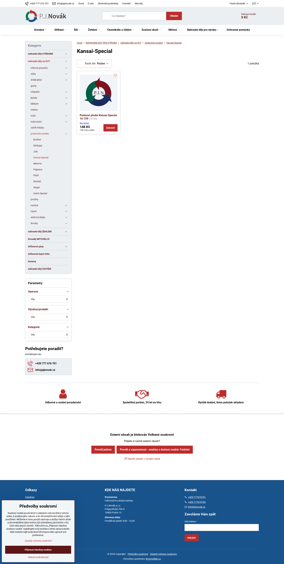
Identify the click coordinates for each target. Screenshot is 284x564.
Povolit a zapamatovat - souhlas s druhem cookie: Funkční (154, 449)
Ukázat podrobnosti (38, 557)
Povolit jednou (103, 449)
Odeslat (191, 537)
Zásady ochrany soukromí (163, 554)
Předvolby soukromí (138, 554)
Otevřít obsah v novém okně (143, 458)
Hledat (174, 15)
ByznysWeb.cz (153, 559)
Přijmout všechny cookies (38, 549)
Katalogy (29, 497)
